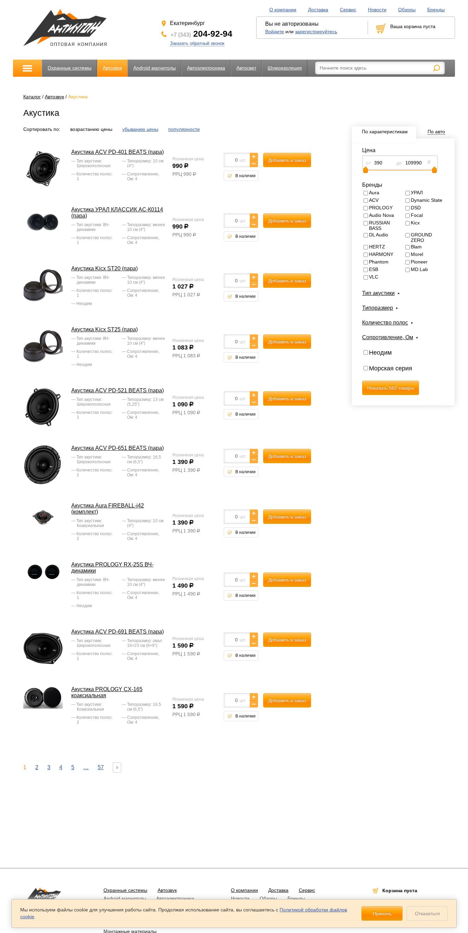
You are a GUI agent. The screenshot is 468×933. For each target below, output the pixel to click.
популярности (184, 129)
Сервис (348, 9)
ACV (374, 200)
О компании (282, 9)
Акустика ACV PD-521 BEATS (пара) (117, 390)
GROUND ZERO (421, 237)
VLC (373, 277)
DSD (416, 207)
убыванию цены (140, 129)
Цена (368, 150)
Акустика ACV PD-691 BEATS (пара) (117, 632)
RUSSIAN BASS (379, 225)
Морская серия (390, 368)
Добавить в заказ (287, 160)
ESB (373, 269)
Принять (382, 913)
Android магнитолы (154, 68)
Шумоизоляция (285, 68)
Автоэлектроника (206, 68)
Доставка (318, 9)
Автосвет (246, 68)
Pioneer (419, 262)
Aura (374, 192)
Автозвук (112, 68)
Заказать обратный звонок (197, 43)
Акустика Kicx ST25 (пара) (104, 329)
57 (101, 767)
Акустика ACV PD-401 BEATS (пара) (117, 152)
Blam (416, 246)
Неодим (380, 352)
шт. (242, 160)
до (399, 162)
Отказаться (427, 913)
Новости (377, 9)
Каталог (32, 96)
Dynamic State (426, 200)
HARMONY (381, 254)
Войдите (274, 31)
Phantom (379, 262)
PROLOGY (381, 207)
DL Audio (378, 234)
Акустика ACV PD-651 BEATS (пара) (117, 448)
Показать (390, 388)
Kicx (415, 222)
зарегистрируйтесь (316, 31)
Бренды (436, 9)
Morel (417, 254)
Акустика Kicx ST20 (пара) (104, 268)
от (368, 162)
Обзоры (407, 9)
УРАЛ (417, 192)
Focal (417, 215)
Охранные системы (69, 68)
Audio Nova (381, 215)
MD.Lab (419, 269)
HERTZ (377, 246)
